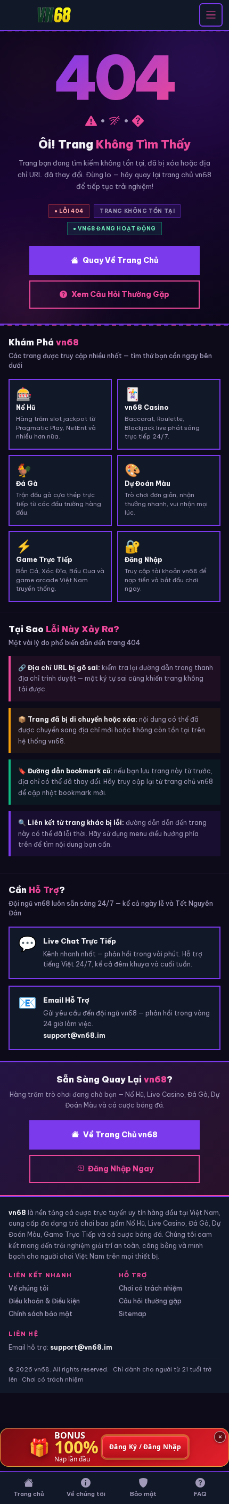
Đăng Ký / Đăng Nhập (145, 1447)
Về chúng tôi (28, 1288)
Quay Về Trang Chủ (120, 260)
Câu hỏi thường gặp (150, 1301)
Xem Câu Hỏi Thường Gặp (120, 294)
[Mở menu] (211, 15)
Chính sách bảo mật (40, 1314)
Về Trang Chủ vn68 (120, 1134)
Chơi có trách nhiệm (150, 1288)
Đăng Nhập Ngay (120, 1169)
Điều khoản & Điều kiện (44, 1301)
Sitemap (132, 1314)
